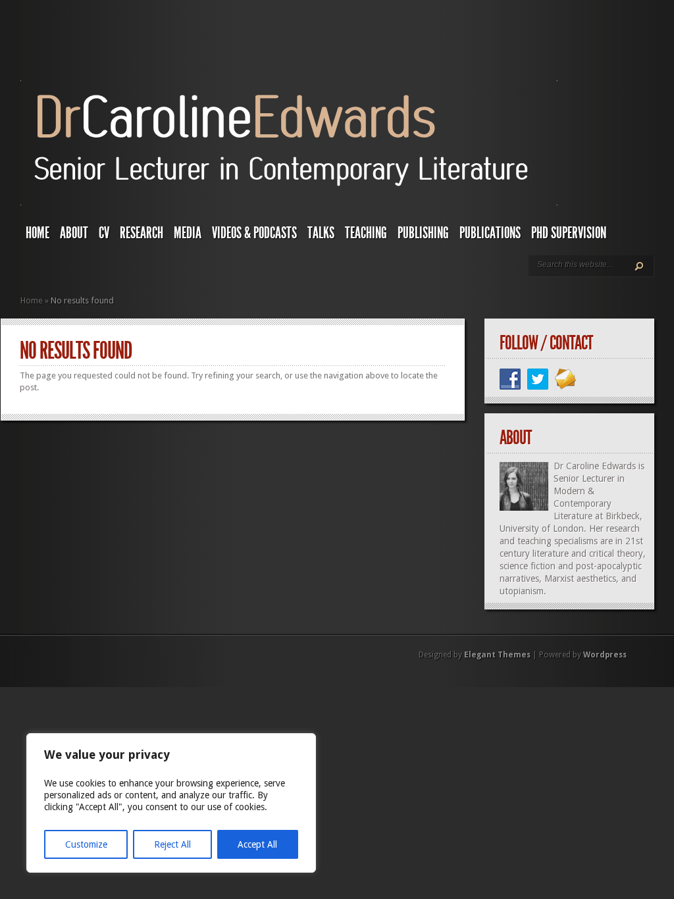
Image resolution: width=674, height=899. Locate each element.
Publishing (423, 233)
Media (187, 233)
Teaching (366, 233)
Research (141, 233)
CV (104, 233)
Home (37, 233)
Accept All (257, 844)
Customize (86, 844)
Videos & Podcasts (254, 233)
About (74, 233)
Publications (490, 233)
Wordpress (605, 654)
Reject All (172, 844)
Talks (320, 233)
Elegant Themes (497, 654)
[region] (171, 803)
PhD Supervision (568, 233)
